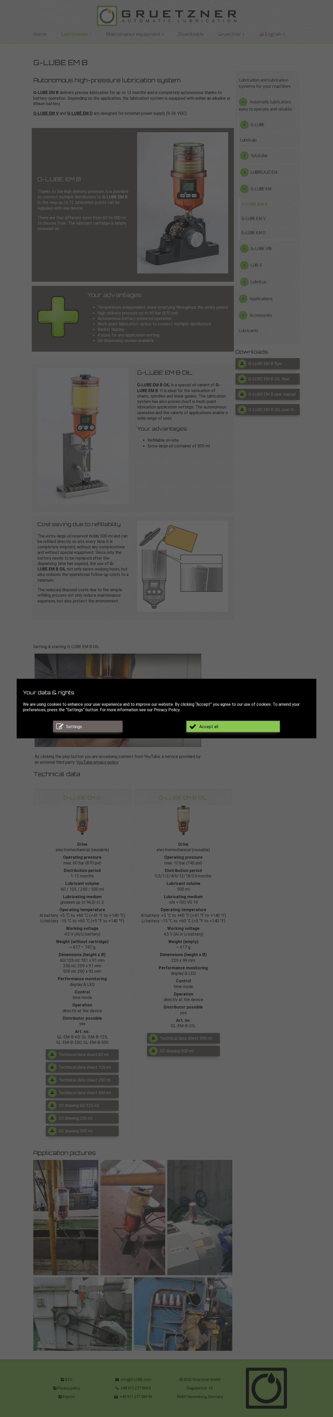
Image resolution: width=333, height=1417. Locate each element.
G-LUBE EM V (46, 113)
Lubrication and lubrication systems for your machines (265, 83)
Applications (261, 298)
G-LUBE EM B (254, 204)
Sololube (259, 155)
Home (40, 34)
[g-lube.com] (166, 16)
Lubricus (258, 282)
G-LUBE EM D (80, 113)
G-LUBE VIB (261, 248)
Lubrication (74, 34)
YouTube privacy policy (97, 762)
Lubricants (248, 330)
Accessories (260, 315)
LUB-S (256, 265)
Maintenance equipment (133, 34)
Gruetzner (229, 34)
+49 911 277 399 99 (135, 1397)
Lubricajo (248, 140)
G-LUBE (258, 124)
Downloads (190, 34)
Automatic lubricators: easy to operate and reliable (265, 105)
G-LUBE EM (261, 189)
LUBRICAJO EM (264, 172)
